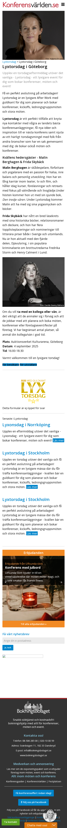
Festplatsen (54, 781)
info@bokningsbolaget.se (37, 750)
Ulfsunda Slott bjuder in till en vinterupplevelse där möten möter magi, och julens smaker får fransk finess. (32, 576)
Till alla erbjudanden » (34, 624)
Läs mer (58, 440)
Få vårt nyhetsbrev (15, 634)
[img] (33, 588)
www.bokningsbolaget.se (33, 755)
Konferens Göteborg (37, 820)
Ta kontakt (10, 821)
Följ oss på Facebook (34, 802)
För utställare (28, 364)
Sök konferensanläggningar (21, 817)
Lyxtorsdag (9, 62)
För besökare (10, 364)
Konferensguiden (15, 781)
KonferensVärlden (36, 781)
